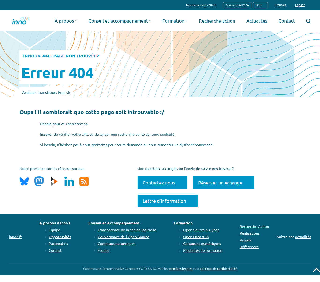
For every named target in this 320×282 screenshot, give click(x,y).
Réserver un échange (220, 182)
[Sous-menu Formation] (186, 20)
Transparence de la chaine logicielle (127, 229)
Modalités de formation (202, 250)
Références (249, 246)
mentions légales (181, 269)
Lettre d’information (164, 201)
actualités (303, 236)
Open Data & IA (196, 236)
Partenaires (58, 243)
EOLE (259, 5)
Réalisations (250, 233)
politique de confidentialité (218, 269)
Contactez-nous (159, 182)
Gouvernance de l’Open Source (123, 236)
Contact (55, 250)
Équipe (54, 229)
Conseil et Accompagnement (113, 222)
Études (103, 250)
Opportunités (60, 236)
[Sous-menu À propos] (76, 20)
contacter (99, 144)
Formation (183, 222)
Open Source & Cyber (201, 229)
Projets (246, 239)
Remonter (316, 270)
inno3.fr (15, 236)
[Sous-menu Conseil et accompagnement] (150, 20)
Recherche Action (254, 226)
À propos (47, 222)
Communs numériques (116, 243)
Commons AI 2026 (237, 5)
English (64, 92)
